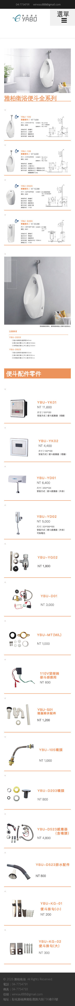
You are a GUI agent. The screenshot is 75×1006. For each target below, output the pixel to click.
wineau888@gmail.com (47, 4)
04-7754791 (23, 4)
